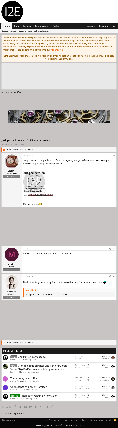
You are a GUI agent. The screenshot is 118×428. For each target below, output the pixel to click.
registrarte (57, 49)
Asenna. (106, 388)
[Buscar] (114, 26)
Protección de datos (77, 420)
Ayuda (109, 420)
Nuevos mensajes (9, 31)
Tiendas (27, 25)
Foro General (34, 381)
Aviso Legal (62, 420)
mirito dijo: (29, 290)
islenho (13, 381)
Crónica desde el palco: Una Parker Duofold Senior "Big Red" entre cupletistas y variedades (38, 367)
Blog (16, 25)
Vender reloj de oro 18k (23, 378)
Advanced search (41, 31)
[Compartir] (110, 155)
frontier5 (13, 389)
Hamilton (33, 389)
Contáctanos (50, 420)
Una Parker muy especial (32, 356)
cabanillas (105, 358)
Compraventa (41, 25)
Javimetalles (105, 380)
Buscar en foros (25, 31)
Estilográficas (30, 359)
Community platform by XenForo (59, 425)
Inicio (7, 25)
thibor (12, 359)
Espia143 (14, 372)
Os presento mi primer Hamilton (28, 386)
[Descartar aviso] (114, 37)
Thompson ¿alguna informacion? (39, 395)
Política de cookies (96, 420)
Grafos (56, 25)
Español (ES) (9, 420)
